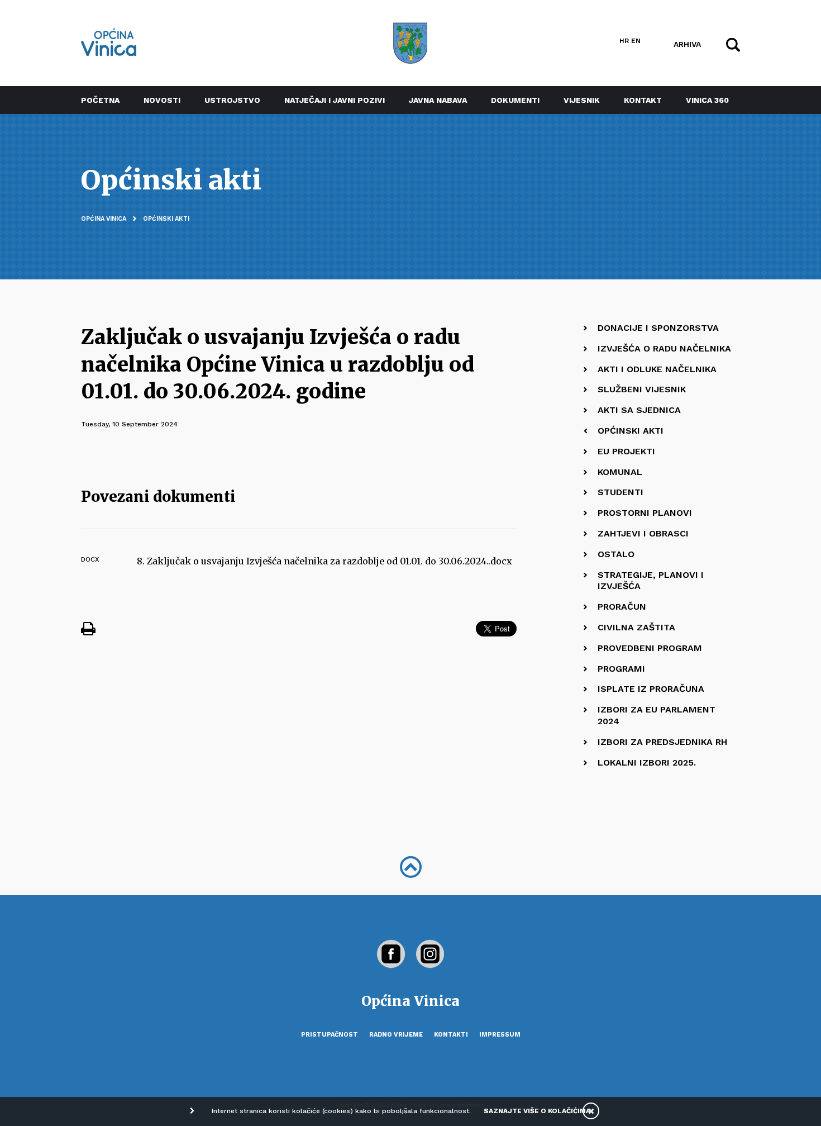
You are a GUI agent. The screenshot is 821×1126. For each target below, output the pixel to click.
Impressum (500, 1034)
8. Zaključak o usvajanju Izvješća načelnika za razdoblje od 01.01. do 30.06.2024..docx (324, 561)
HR (624, 41)
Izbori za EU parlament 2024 (656, 715)
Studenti (620, 492)
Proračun (622, 606)
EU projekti (626, 451)
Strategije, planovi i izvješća (651, 580)
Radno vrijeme (396, 1034)
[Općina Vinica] (109, 42)
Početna (100, 100)
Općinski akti (166, 218)
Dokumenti (515, 100)
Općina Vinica (103, 218)
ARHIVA (687, 43)
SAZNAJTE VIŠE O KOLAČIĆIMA (537, 1111)
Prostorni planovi (645, 512)
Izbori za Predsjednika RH (662, 742)
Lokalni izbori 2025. (647, 762)
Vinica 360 (707, 100)
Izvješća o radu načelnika (664, 348)
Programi (621, 668)
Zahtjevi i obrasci (643, 533)
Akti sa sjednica (639, 410)
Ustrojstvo (232, 100)
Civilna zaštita (636, 627)
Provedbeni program (650, 648)
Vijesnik (582, 100)
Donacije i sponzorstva (658, 327)
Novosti (162, 100)
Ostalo (616, 554)
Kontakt (643, 100)
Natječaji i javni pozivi (334, 100)
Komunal (620, 472)
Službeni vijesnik (642, 389)
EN (636, 41)
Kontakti (451, 1034)
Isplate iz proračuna (651, 688)
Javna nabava (438, 100)
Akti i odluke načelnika (657, 369)
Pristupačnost (329, 1034)
